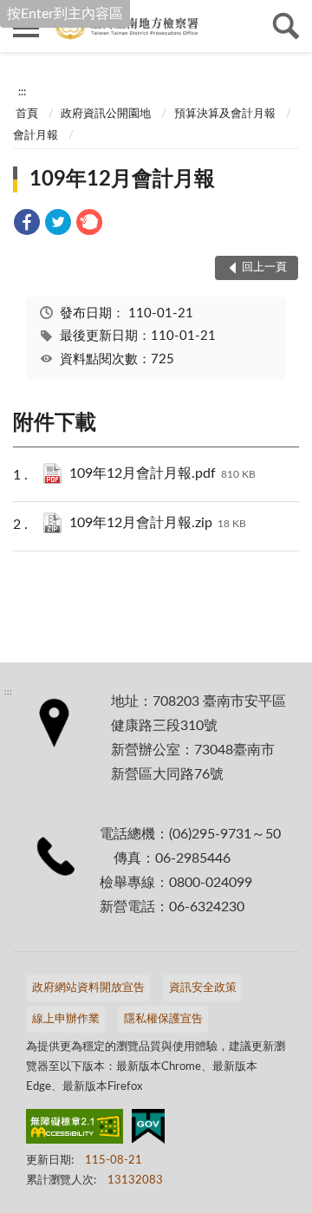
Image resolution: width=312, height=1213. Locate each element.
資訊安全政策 (203, 988)
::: (22, 92)
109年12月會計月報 (122, 179)
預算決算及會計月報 (225, 114)
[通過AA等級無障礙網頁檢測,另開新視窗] (74, 1130)
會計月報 (35, 135)
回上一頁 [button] (264, 267)
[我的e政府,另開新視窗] (148, 1130)
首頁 (27, 114)
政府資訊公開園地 (106, 114)
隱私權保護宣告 (163, 1019)
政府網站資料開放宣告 (88, 988)
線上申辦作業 (66, 1019)
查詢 (286, 26)
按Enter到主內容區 (65, 14)
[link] (27, 225)
